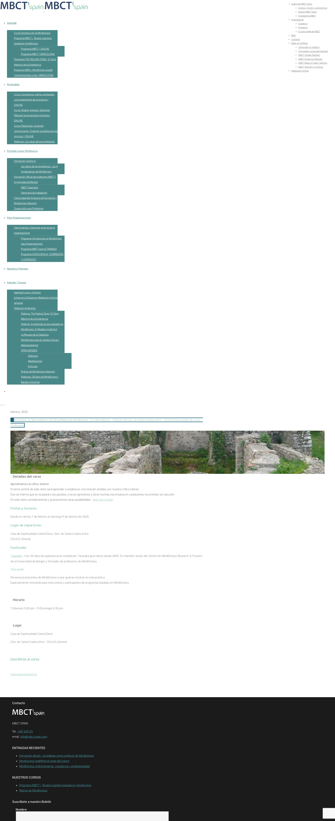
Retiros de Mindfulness (33, 790)
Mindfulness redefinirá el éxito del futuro (44, 761)
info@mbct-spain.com (33, 736)
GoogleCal (30, 674)
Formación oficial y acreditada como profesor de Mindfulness (56, 755)
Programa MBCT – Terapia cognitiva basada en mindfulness (55, 785)
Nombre (21, 809)
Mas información (103, 499)
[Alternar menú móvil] (1, 403)
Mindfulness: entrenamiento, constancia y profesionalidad (54, 766)
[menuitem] (301, 4)
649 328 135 (25, 731)
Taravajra (16, 556)
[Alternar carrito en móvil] (4, 403)
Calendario (17, 674)
